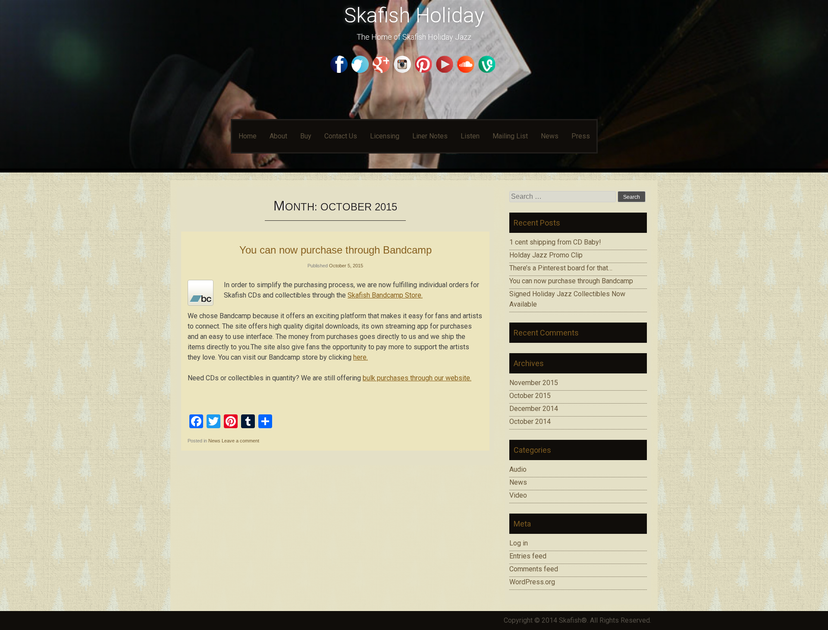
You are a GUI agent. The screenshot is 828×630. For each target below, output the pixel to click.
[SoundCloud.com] (467, 70)
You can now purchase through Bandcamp (335, 250)
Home (247, 136)
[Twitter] (361, 70)
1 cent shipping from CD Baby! (555, 242)
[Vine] (488, 70)
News (549, 136)
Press (580, 136)
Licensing (384, 136)
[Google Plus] (382, 70)
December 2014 (533, 408)
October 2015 (530, 396)
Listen (470, 136)
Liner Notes (430, 136)
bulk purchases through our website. (417, 378)
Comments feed (533, 569)
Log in (518, 543)
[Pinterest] (424, 70)
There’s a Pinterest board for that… (560, 268)
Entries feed (527, 556)
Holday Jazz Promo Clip (546, 255)
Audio (518, 469)
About (278, 136)
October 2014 (530, 421)
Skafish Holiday (414, 15)
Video (518, 495)
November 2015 (533, 383)
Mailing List (510, 136)
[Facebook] (340, 70)
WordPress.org (532, 582)
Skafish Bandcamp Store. (385, 295)
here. (360, 357)
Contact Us (340, 136)
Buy (305, 136)
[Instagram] (403, 70)
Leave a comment (240, 440)
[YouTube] (445, 70)
